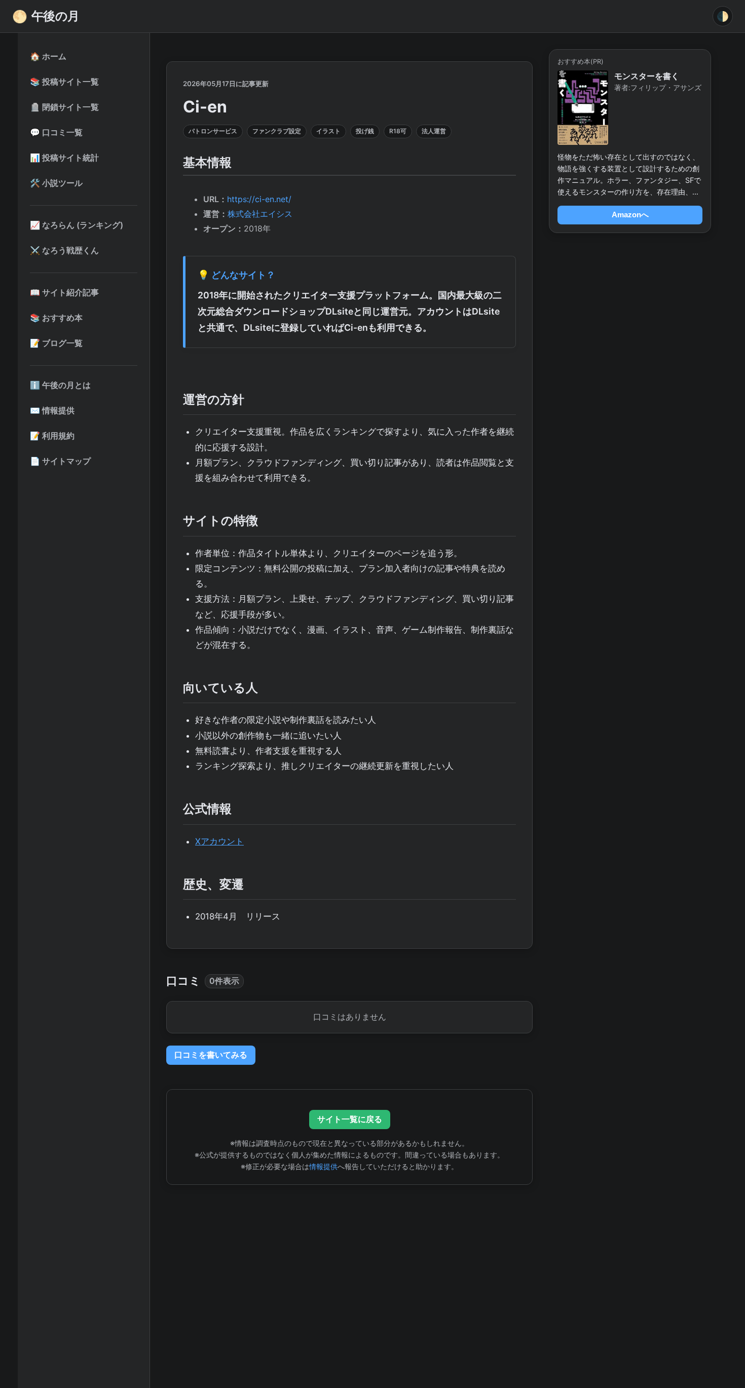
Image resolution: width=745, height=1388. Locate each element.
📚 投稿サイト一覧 (64, 81)
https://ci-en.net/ (259, 199)
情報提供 (323, 1166)
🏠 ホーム (48, 56)
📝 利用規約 (52, 436)
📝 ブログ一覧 (56, 343)
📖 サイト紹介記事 (64, 292)
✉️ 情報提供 (52, 410)
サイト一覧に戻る (349, 1119)
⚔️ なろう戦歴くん (64, 250)
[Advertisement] (349, 1268)
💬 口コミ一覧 (56, 132)
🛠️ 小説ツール (56, 183)
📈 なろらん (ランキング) (76, 225)
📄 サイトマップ (60, 461)
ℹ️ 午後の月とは (60, 385)
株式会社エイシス (260, 214)
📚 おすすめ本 (56, 318)
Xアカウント (219, 841)
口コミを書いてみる (210, 1055)
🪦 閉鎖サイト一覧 (64, 107)
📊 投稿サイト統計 (64, 157)
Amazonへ (630, 214)
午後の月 (46, 16)
